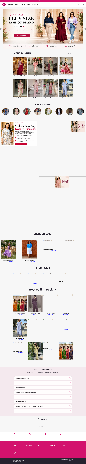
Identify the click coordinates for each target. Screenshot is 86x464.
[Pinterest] (19, 455)
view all (69, 53)
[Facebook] (15, 455)
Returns (72, 459)
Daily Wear (51, 450)
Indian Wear (23, 4)
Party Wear (51, 449)
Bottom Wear (17, 4)
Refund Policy (40, 448)
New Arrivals (35, 4)
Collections (29, 4)
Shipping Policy (66, 459)
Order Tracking (40, 447)
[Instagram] (13, 455)
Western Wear (10, 4)
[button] (13, 4)
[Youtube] (17, 455)
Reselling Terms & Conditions (42, 449)
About (26, 448)
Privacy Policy (62, 459)
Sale (39, 4)
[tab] (43, 378)
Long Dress (49, 462)
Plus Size (51, 447)
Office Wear (52, 448)
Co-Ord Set (64, 448)
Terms (69, 459)
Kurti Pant (64, 449)
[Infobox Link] (43, 29)
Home (26, 447)
